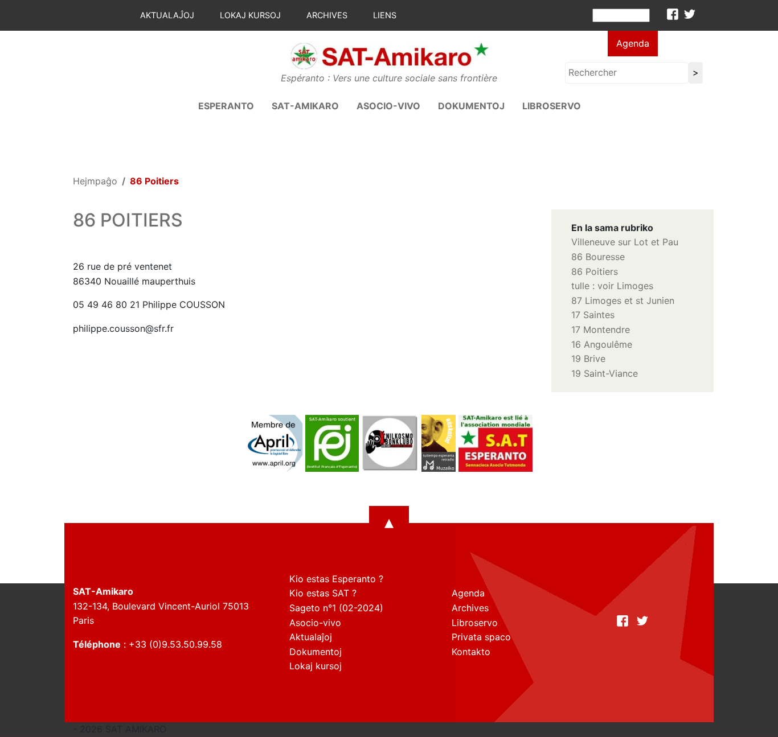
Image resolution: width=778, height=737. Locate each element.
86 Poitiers (594, 271)
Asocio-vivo (388, 106)
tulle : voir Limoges (612, 285)
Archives (326, 15)
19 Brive (588, 358)
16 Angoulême (601, 344)
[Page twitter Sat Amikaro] (689, 14)
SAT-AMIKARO (305, 106)
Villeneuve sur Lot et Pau (624, 242)
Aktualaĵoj (167, 15)
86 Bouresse (598, 256)
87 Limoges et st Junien (622, 300)
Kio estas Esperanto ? (336, 578)
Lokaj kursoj (250, 15)
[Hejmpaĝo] (389, 55)
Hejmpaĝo (95, 181)
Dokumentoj (471, 106)
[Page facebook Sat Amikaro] (672, 14)
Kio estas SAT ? (323, 593)
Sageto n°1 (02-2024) (336, 608)
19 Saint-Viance (604, 373)
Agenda (632, 43)
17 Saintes (593, 314)
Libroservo (551, 106)
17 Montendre (600, 329)
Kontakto (471, 651)
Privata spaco (481, 637)
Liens (384, 15)
